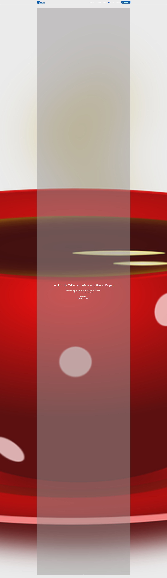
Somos (104, 2)
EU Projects (112, 2)
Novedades (98, 2)
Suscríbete (125, 2)
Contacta (118, 2)
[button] (79, 298)
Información (91, 2)
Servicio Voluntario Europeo (84, 292)
